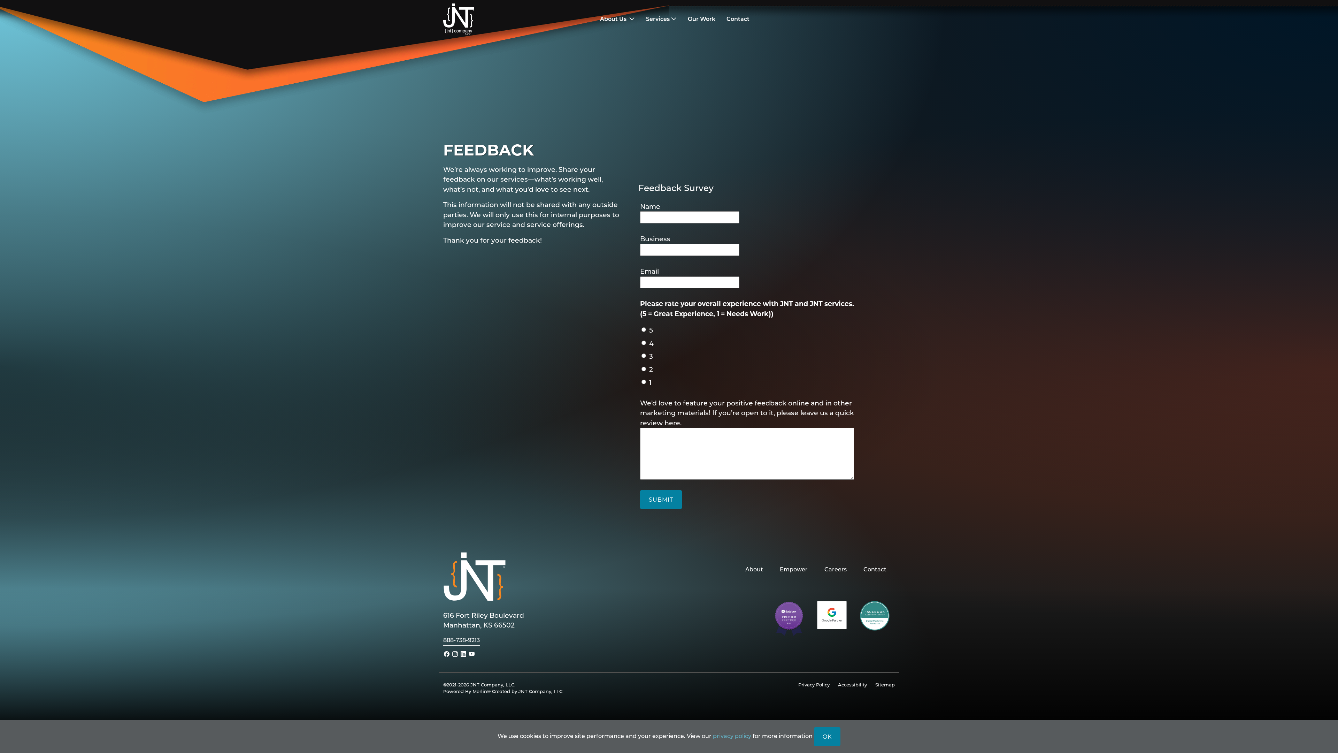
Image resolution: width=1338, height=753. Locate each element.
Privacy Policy (814, 684)
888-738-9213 (461, 640)
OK (827, 736)
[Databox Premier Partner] (789, 618)
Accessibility (852, 684)
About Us (614, 18)
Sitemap (885, 684)
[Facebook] (446, 653)
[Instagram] (455, 653)
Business (655, 238)
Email (649, 271)
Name (650, 206)
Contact (874, 569)
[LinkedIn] (463, 653)
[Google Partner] (832, 614)
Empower (794, 569)
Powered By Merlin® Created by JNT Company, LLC (502, 691)
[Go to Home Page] (499, 19)
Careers (835, 569)
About (754, 569)
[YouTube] (471, 653)
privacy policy (732, 735)
